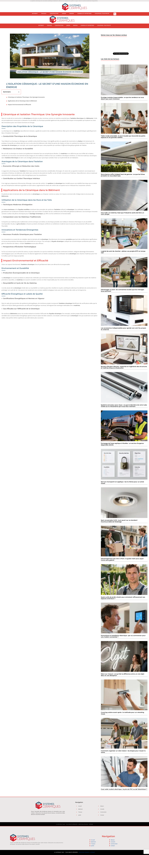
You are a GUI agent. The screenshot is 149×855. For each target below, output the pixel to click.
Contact (113, 845)
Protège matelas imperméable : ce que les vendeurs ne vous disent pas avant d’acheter (122, 98)
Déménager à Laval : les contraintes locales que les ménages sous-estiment (122, 290)
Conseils (113, 842)
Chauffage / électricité (102, 13)
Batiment (35, 13)
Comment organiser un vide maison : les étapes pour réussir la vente (123, 751)
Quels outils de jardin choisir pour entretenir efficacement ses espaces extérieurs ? (123, 598)
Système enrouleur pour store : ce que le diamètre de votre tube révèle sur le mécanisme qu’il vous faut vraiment (124, 405)
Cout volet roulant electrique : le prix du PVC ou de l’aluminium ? (124, 789)
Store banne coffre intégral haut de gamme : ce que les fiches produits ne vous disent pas (123, 175)
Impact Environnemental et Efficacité (19, 104)
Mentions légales (83, 824)
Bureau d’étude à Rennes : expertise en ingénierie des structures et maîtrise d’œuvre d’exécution (124, 367)
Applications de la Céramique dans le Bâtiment (22, 101)
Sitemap (91, 824)
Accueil (93, 840)
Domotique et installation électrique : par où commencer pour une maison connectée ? (123, 636)
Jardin (64, 13)
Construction (54, 13)
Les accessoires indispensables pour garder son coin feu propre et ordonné (123, 328)
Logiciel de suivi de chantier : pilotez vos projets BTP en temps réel (123, 252)
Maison (71, 13)
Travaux (43, 13)
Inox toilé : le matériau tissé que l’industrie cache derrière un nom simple (122, 213)
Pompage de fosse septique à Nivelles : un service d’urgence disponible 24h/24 (122, 444)
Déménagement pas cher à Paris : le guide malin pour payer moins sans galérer (122, 559)
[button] (115, 14)
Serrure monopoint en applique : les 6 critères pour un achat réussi (122, 482)
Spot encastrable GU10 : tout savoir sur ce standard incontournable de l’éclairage (119, 521)
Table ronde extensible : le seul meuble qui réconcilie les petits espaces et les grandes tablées (123, 136)
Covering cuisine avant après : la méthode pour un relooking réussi (122, 713)
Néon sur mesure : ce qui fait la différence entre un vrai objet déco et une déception (122, 674)
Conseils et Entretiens (84, 13)
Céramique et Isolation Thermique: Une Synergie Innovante (26, 97)
